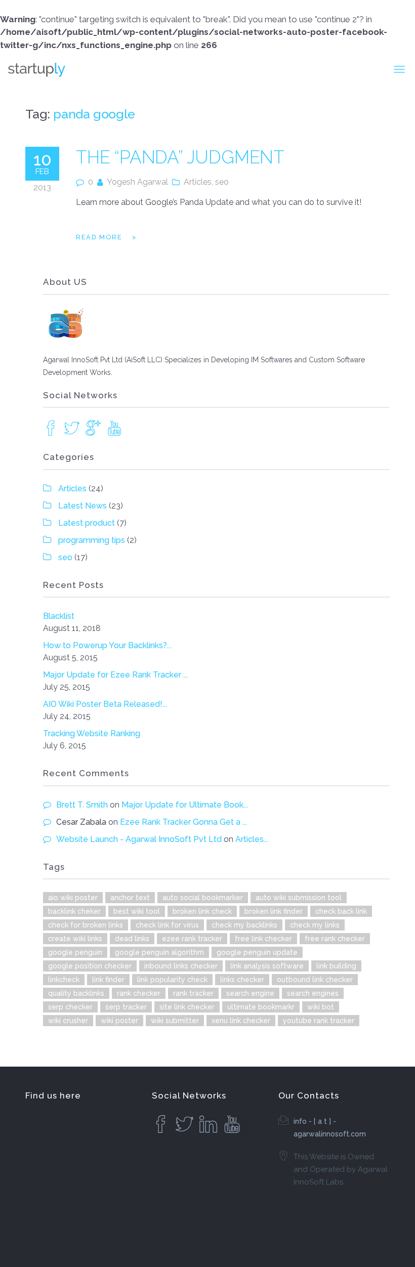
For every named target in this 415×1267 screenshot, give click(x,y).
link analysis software (267, 966)
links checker (242, 980)
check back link (341, 911)
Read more (99, 237)
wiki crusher (68, 1021)
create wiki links (75, 939)
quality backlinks (76, 993)
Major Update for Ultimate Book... (184, 805)
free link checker (263, 939)
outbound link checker (315, 980)
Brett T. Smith (82, 805)
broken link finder (273, 911)
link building (336, 966)
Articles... (251, 839)
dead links (132, 939)
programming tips (91, 540)
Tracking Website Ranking (91, 733)
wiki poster (119, 1021)
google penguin (75, 952)
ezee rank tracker (192, 939)
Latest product (86, 523)
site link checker (187, 1007)
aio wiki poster (73, 898)
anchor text (130, 898)
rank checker (138, 993)
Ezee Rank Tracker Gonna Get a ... (183, 822)
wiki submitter (175, 1021)
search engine (250, 993)
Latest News (82, 506)
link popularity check (172, 980)
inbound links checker (181, 966)
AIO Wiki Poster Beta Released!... (105, 704)
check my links (315, 925)
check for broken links (85, 925)
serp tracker (126, 1007)
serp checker (70, 1007)
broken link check (202, 911)
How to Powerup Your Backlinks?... (107, 645)
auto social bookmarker (202, 898)
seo (222, 182)
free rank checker (335, 939)
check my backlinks (244, 925)
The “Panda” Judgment (180, 157)
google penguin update (257, 952)
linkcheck (63, 980)
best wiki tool (136, 911)
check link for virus (167, 925)
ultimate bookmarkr (261, 1007)
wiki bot (320, 1007)
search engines (313, 993)
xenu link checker (241, 1021)
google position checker (90, 966)
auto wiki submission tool (299, 898)
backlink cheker (74, 911)
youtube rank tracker (318, 1021)
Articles (198, 182)
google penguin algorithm (159, 952)
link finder (108, 980)
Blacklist (58, 616)
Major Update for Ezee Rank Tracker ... (115, 675)
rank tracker (193, 993)
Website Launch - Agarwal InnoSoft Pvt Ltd (139, 839)
